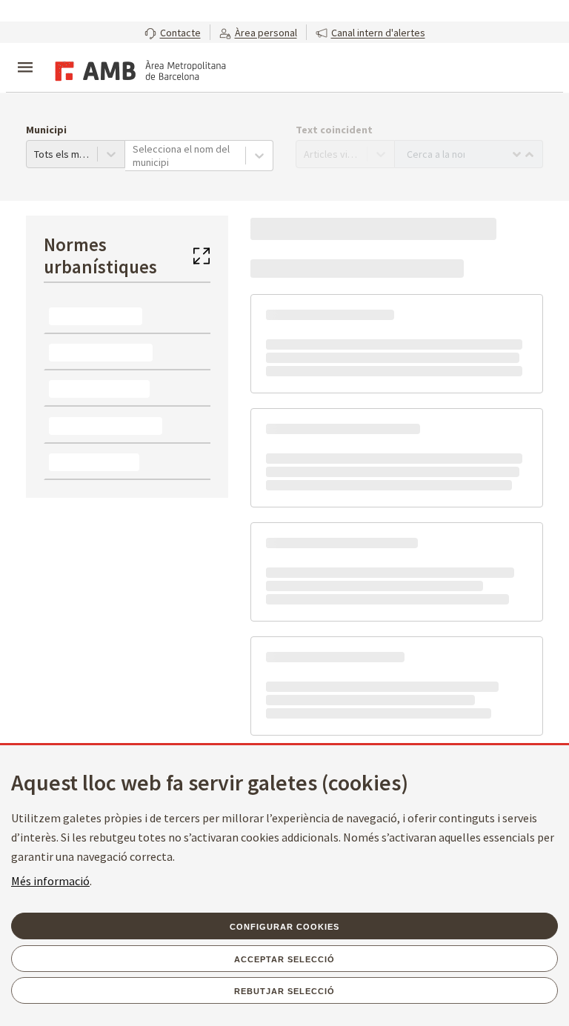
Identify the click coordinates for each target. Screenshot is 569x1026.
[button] (172, 32)
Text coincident (334, 129)
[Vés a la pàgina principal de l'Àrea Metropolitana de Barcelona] (138, 68)
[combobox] (134, 155)
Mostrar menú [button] (25, 55)
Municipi (46, 129)
